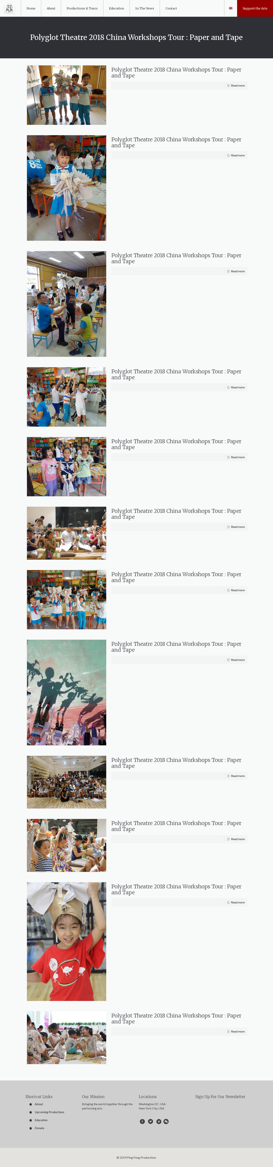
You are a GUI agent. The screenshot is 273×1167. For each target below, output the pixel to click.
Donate (39, 1128)
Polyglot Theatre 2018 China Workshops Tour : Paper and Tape (176, 72)
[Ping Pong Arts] (9, 8)
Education (41, 1120)
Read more (238, 85)
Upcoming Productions (49, 1112)
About (39, 1104)
